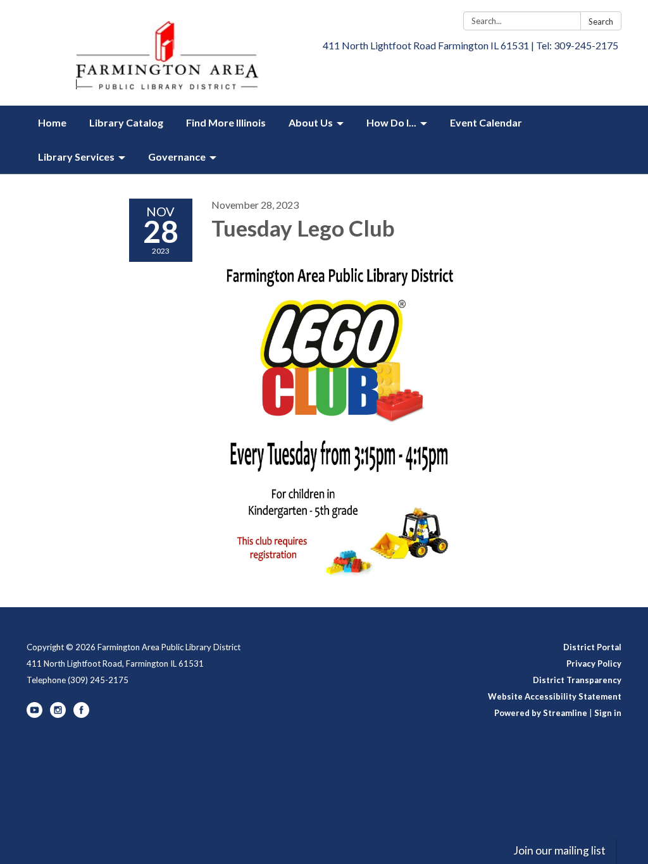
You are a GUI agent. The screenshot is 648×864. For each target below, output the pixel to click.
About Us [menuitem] (311, 122)
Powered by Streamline (540, 713)
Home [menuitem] (52, 122)
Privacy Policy (593, 663)
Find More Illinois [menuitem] (226, 122)
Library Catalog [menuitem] (126, 122)
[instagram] (58, 715)
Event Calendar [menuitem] (486, 122)
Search (601, 21)
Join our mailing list (559, 850)
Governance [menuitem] (177, 157)
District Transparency (577, 680)
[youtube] (34, 715)
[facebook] (81, 715)
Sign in (607, 713)
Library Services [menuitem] (76, 157)
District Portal (592, 647)
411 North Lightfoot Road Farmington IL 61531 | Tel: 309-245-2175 (470, 45)
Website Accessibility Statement (554, 696)
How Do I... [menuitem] (391, 122)
